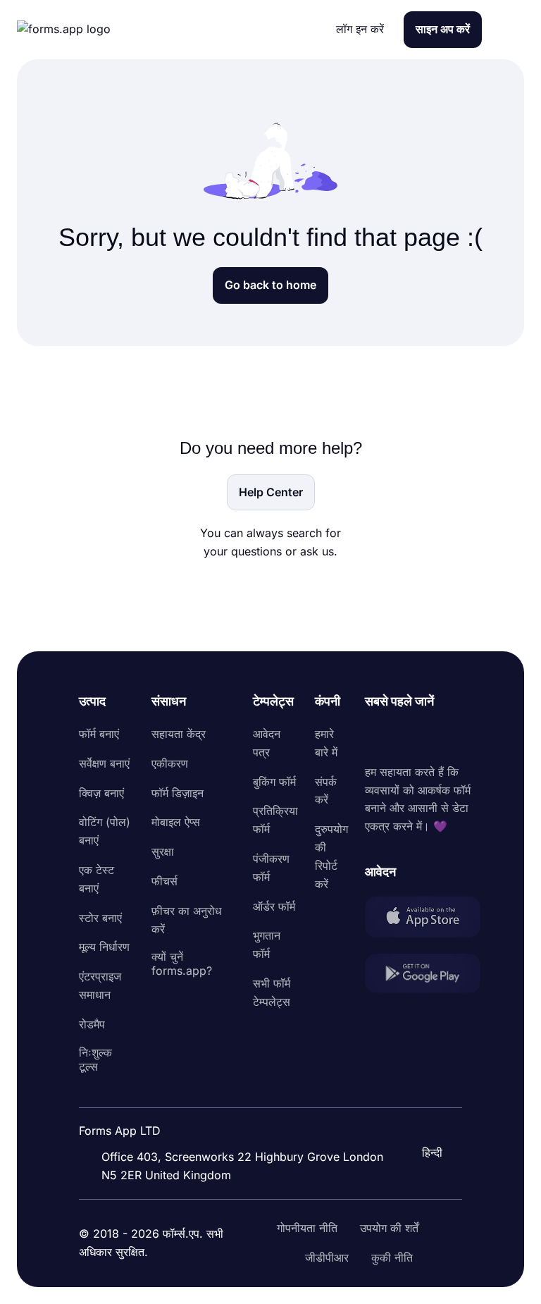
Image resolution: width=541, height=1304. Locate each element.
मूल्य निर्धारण (104, 947)
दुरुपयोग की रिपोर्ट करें (331, 856)
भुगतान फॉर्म (266, 944)
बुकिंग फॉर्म (274, 782)
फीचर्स (164, 881)
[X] (438, 737)
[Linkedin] (376, 737)
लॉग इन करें (360, 29)
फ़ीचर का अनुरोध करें (186, 920)
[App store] (422, 919)
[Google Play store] (422, 976)
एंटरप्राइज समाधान (100, 985)
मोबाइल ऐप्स (175, 822)
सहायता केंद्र (178, 734)
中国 (414, 1114)
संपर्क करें (326, 791)
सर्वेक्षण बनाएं (104, 763)
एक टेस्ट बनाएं (96, 879)
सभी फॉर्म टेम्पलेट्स (271, 992)
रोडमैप (92, 1024)
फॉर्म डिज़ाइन (177, 793)
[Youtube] (469, 737)
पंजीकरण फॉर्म (271, 867)
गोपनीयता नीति (307, 1228)
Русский (425, 1085)
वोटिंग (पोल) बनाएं (104, 831)
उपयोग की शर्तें (389, 1228)
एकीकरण (169, 763)
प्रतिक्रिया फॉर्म (275, 820)
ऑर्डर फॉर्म (274, 906)
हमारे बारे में (326, 743)
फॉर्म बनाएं (99, 734)
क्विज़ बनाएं (101, 793)
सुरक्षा (162, 851)
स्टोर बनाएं (100, 918)
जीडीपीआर (327, 1257)
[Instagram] (407, 737)
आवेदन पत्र (266, 743)
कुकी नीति (392, 1257)
